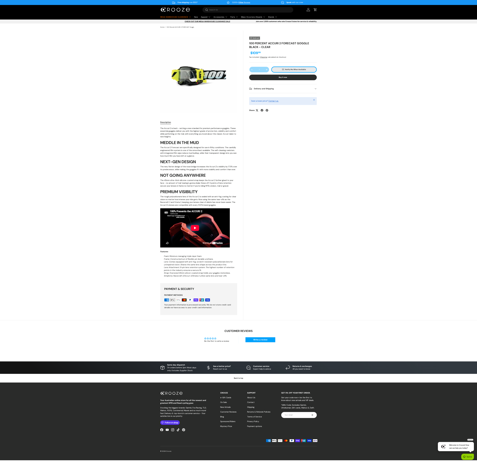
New (196, 17)
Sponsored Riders (227, 421)
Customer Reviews (228, 412)
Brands (271, 17)
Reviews (244, 2)
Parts (232, 17)
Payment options (254, 426)
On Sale (223, 402)
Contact (251, 402)
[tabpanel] (198, 202)
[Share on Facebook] (261, 110)
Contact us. (273, 101)
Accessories (219, 17)
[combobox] (247, 10)
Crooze (168, 451)
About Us (251, 397)
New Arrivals (225, 407)
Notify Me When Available (295, 69)
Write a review (260, 339)
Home (162, 27)
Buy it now (283, 77)
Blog (222, 416)
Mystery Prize (226, 426)
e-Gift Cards (225, 397)
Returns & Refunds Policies (258, 412)
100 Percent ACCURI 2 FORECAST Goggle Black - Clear (181, 27)
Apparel (204, 17)
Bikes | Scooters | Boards (251, 17)
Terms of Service (254, 416)
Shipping (263, 57)
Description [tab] (165, 122)
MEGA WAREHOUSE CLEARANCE (174, 17)
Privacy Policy (253, 421)
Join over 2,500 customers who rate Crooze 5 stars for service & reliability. (286, 21)
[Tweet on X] (257, 110)
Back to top (238, 378)
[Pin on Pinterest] (266, 110)
